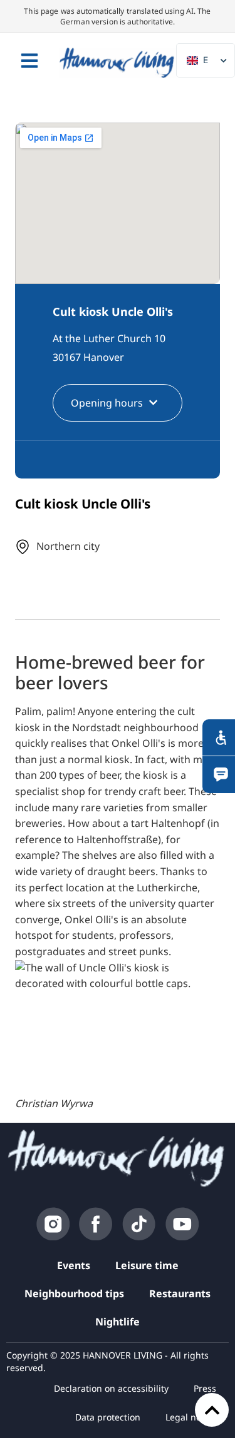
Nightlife (117, 1322)
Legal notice (190, 1417)
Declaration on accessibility (111, 1388)
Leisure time (147, 1265)
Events (73, 1265)
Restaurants (180, 1293)
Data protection (107, 1417)
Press (205, 1388)
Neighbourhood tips (74, 1293)
